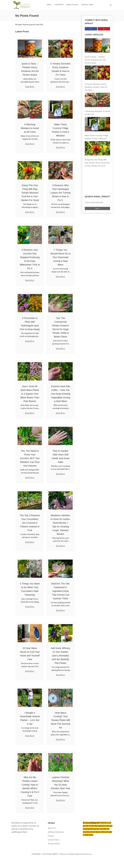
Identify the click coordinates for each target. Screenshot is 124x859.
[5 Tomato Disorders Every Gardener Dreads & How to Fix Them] (60, 49)
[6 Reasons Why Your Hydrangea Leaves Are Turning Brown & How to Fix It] (60, 170)
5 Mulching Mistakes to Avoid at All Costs (30, 128)
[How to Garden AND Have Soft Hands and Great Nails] (60, 436)
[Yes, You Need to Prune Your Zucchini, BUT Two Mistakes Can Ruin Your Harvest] (30, 436)
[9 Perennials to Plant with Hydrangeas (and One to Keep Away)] (30, 303)
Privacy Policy (54, 844)
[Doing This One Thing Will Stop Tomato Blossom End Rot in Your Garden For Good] (30, 170)
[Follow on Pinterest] (104, 28)
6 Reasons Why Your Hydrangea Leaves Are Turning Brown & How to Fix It (60, 193)
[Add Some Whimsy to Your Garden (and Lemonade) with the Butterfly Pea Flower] (60, 633)
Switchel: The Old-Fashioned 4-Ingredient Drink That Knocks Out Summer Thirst (60, 591)
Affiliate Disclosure (56, 832)
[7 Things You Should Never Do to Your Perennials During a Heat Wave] (60, 235)
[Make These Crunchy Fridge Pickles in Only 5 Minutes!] (60, 109)
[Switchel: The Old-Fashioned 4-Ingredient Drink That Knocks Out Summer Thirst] (60, 569)
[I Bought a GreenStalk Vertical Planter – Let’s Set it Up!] (30, 698)
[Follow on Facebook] (91, 28)
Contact (51, 836)
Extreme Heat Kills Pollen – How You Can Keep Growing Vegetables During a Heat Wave (60, 394)
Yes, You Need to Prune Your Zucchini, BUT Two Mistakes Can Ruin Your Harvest (30, 458)
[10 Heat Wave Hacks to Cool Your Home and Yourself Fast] (30, 633)
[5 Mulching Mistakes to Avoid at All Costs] (30, 109)
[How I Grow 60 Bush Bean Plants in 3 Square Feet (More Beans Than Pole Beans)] (30, 371)
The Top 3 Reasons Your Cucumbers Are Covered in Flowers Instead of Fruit (30, 523)
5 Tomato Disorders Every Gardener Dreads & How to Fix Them (96, 87)
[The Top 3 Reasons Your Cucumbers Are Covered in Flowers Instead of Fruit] (30, 500)
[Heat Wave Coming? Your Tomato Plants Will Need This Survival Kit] (60, 698)
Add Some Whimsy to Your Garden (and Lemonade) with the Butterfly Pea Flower (60, 655)
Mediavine (88, 854)
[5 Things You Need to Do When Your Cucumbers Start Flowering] (30, 569)
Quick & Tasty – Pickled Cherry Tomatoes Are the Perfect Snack (95, 60)
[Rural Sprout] (22, 5)
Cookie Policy (53, 840)
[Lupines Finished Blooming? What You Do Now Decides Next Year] (60, 762)
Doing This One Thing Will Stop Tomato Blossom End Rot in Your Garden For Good (30, 193)
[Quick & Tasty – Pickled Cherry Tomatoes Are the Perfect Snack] (30, 49)
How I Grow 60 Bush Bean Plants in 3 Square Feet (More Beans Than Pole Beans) (29, 394)
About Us (52, 828)
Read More (29, 86)
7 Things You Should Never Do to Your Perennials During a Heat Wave (60, 257)
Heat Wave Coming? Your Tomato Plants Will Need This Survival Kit (60, 720)
